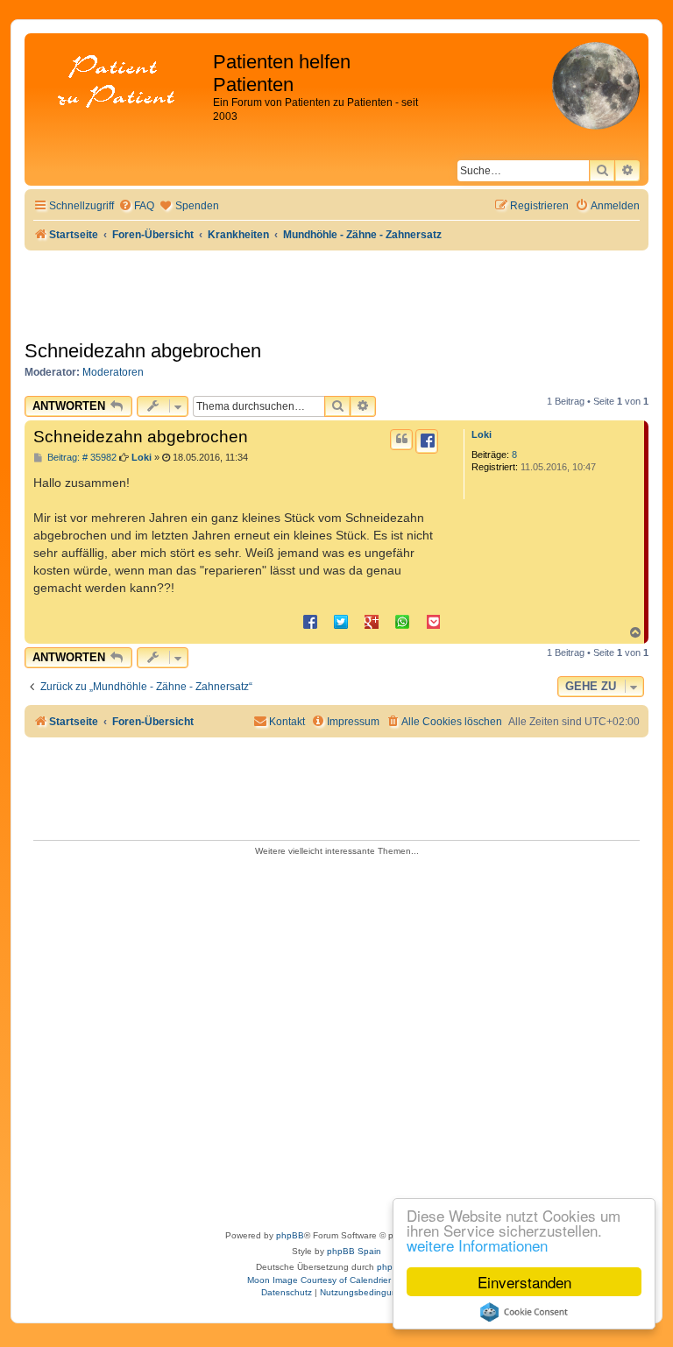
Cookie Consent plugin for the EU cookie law (524, 1312)
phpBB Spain (354, 1251)
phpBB (290, 1235)
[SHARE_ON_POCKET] (433, 621)
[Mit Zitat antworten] (401, 439)
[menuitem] (136, 206)
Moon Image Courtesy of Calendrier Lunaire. (337, 1280)
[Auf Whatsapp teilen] (402, 621)
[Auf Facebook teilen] (310, 621)
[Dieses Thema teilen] (426, 441)
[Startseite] (121, 83)
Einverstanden (524, 1282)
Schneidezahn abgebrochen (143, 351)
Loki (481, 434)
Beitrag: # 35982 (81, 457)
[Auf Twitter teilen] (341, 621)
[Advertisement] (336, 1037)
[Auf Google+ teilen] (372, 621)
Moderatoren (113, 372)
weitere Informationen (477, 1245)
